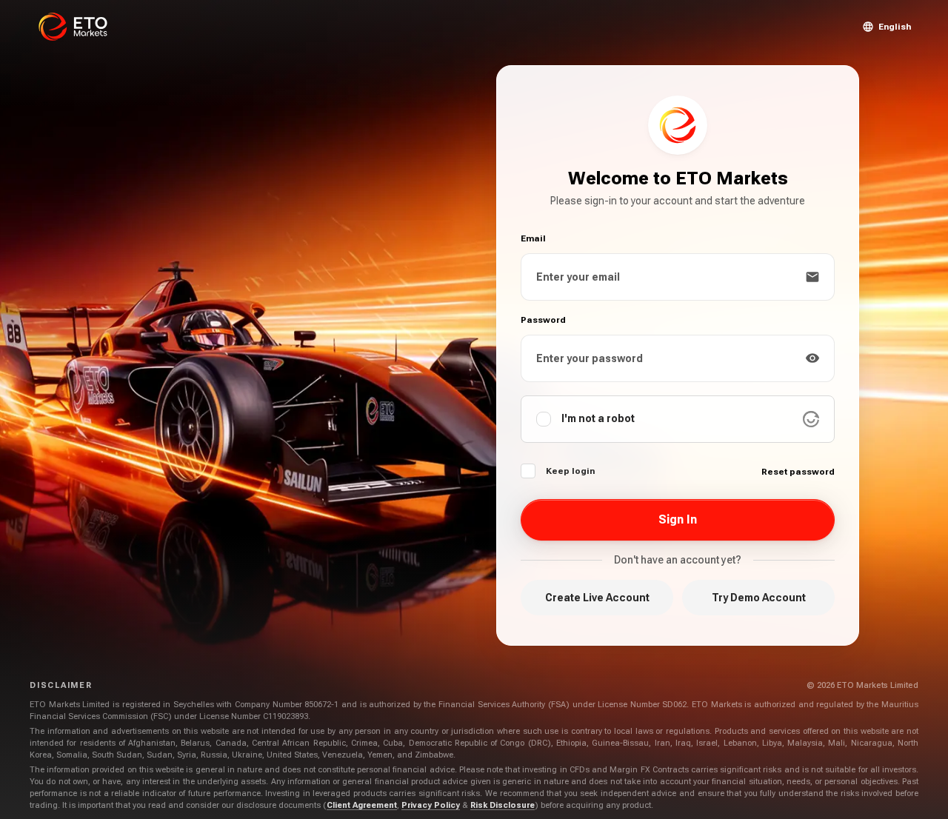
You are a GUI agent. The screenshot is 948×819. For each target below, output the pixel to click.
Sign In (677, 519)
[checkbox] (528, 471)
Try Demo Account (759, 598)
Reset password (798, 472)
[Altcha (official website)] (811, 419)
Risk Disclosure (502, 805)
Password (543, 320)
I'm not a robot (598, 418)
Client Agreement (362, 805)
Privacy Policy (430, 805)
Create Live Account (597, 598)
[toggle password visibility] (812, 358)
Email (533, 238)
